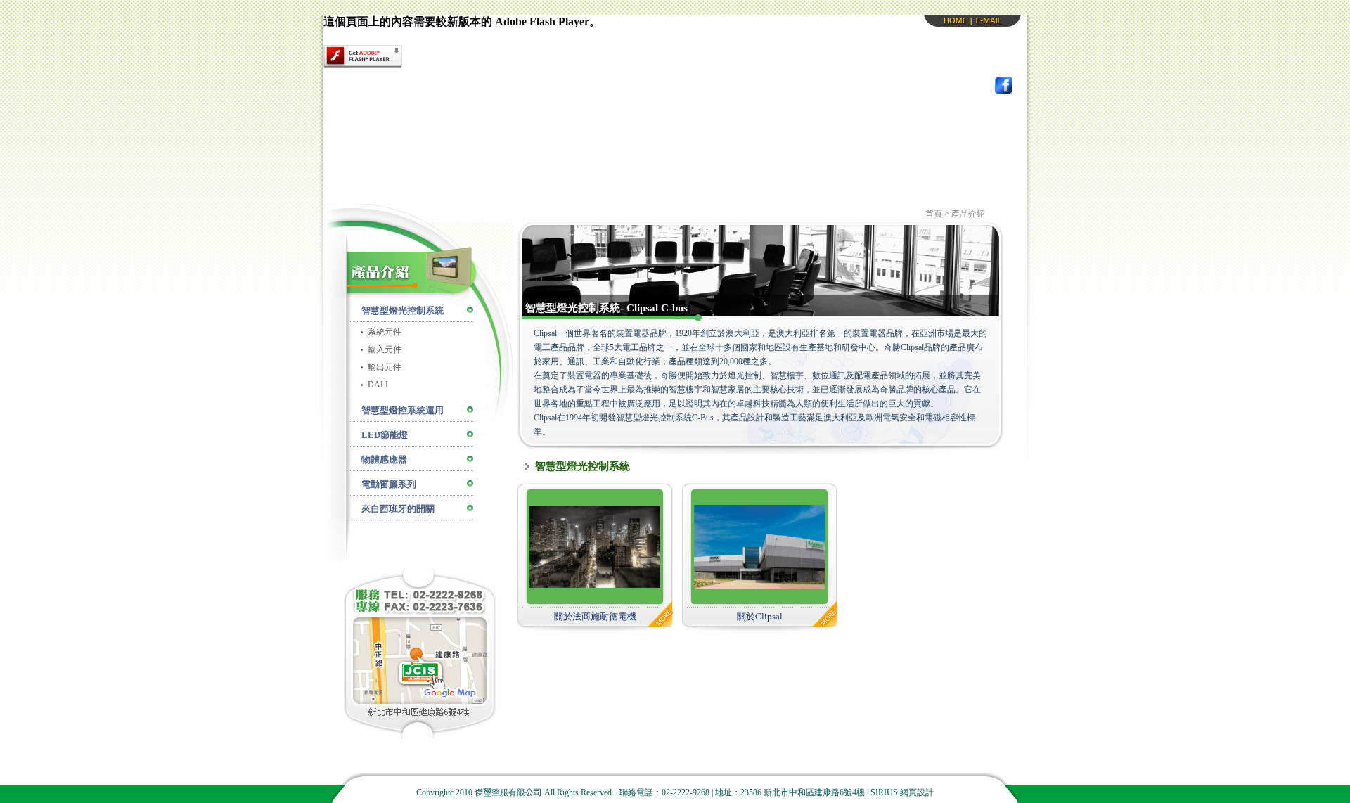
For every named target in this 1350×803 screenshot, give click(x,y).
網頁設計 (917, 792)
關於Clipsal (760, 616)
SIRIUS (884, 792)
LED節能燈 (384, 435)
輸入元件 (384, 349)
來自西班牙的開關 (398, 508)
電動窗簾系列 (388, 484)
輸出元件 (384, 367)
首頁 (933, 214)
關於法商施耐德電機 (595, 616)
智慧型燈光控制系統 (402, 310)
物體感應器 (384, 459)
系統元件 (384, 332)
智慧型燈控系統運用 (402, 410)
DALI (378, 385)
